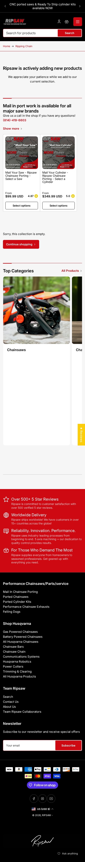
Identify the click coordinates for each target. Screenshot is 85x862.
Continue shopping (19, 244)
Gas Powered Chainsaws (20, 632)
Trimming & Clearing (17, 671)
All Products (70, 271)
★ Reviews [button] (81, 434)
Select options (21, 205)
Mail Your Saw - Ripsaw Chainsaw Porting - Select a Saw (21, 175)
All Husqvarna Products (19, 676)
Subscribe (68, 745)
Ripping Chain (23, 46)
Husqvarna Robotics (17, 661)
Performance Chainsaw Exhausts (26, 607)
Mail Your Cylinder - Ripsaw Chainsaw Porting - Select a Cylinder (55, 177)
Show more (11, 128)
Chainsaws (16, 350)
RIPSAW (46, 815)
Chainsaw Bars (13, 646)
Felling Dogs (11, 611)
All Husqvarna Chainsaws (20, 642)
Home (6, 46)
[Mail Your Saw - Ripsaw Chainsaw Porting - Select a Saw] (21, 152)
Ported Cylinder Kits (17, 602)
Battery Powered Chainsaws (22, 637)
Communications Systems (21, 656)
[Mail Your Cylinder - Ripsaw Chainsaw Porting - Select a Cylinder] (58, 152)
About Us (9, 707)
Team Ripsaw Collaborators (22, 711)
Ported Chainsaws (15, 597)
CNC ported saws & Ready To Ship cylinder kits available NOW (42, 6)
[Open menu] (77, 21)
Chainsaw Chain (14, 651)
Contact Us (11, 702)
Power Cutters (13, 666)
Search (69, 33)
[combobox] (42, 33)
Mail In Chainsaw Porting (20, 592)
